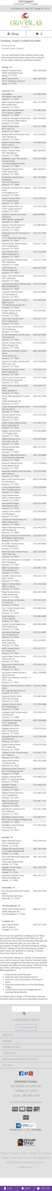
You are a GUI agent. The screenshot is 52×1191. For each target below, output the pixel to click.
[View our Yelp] (31, 1074)
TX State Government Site (37, 1158)
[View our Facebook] (21, 1074)
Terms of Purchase (34, 1162)
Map (27, 1188)
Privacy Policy (14, 1162)
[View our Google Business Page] (26, 1074)
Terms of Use (26, 1167)
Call (9, 1188)
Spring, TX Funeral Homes (13, 1153)
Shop (15, 34)
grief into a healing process (26, 935)
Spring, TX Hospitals (41, 1153)
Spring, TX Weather (11, 1158)
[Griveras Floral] (26, 27)
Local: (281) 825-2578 (26, 1095)
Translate (34, 4)
